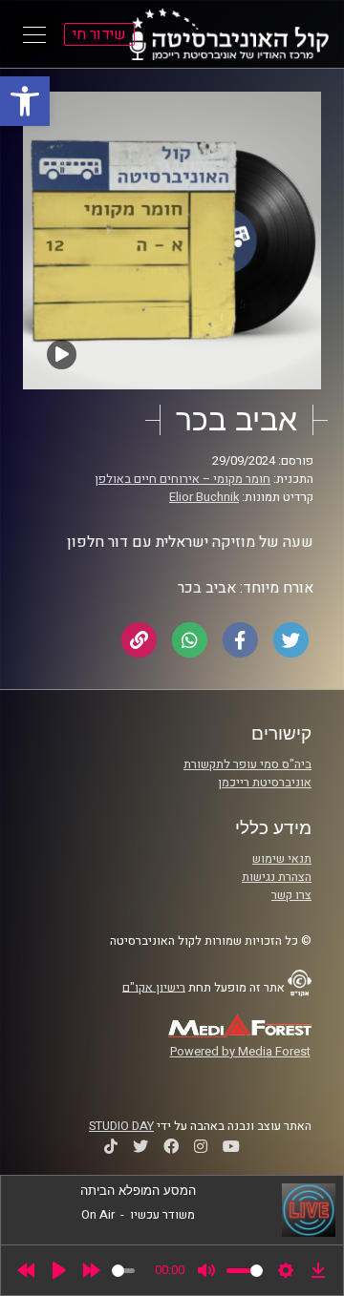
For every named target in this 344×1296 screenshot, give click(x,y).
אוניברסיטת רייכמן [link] (265, 782)
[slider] (123, 1271)
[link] (25, 101)
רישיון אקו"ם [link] (153, 986)
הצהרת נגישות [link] (277, 877)
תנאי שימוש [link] (282, 858)
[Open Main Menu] (34, 34)
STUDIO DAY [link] (121, 1126)
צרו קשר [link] (291, 895)
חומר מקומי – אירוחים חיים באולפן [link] (182, 479)
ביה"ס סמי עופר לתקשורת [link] (247, 764)
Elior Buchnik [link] (204, 497)
